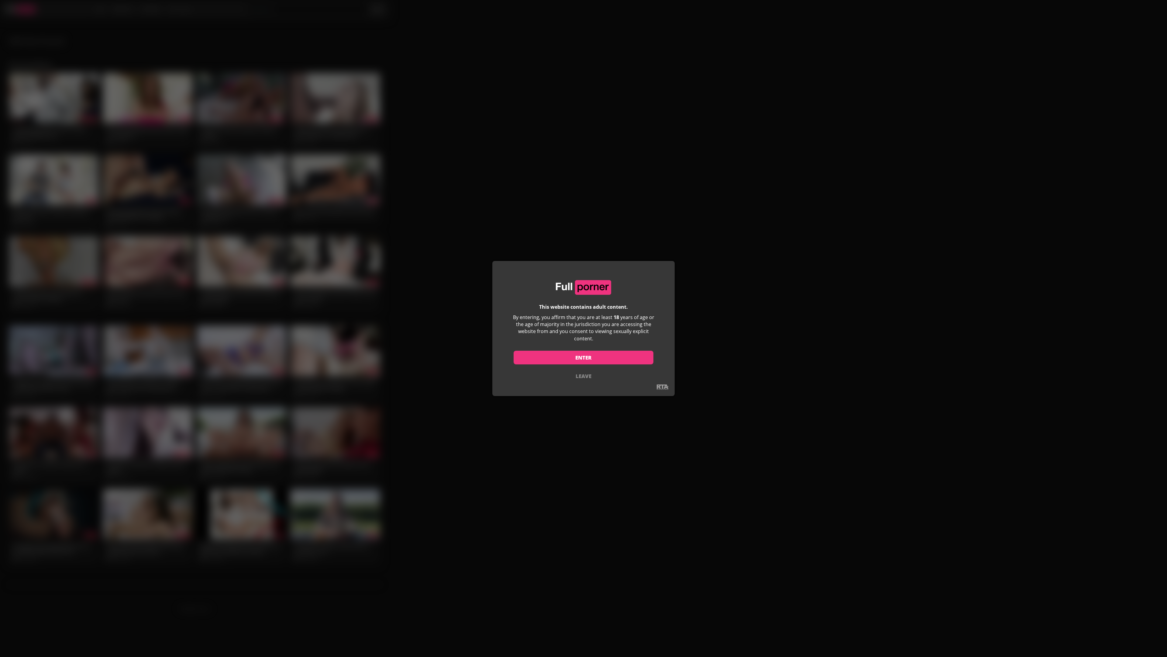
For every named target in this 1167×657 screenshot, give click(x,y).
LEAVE (583, 376)
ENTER (583, 357)
